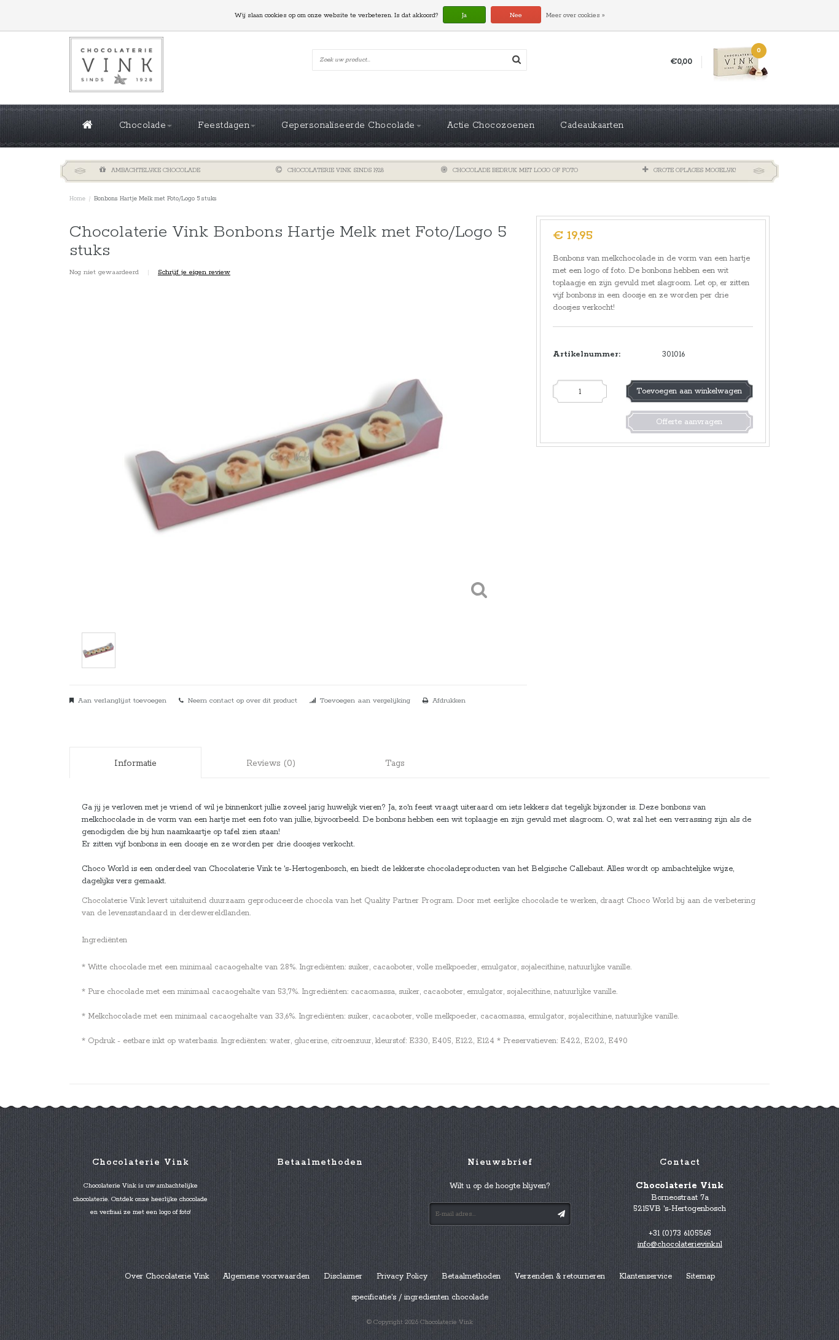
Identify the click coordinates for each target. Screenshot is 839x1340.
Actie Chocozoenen (491, 125)
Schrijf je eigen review (194, 272)
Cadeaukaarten (592, 125)
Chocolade (142, 125)
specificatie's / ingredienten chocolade (419, 1297)
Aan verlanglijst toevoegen (122, 700)
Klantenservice (645, 1276)
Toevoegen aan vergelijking (365, 700)
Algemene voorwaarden (266, 1276)
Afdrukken (449, 700)
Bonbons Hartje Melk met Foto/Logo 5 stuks (155, 199)
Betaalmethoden (471, 1276)
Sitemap (700, 1276)
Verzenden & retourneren (560, 1276)
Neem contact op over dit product (242, 700)
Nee (516, 15)
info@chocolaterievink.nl (680, 1244)
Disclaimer (343, 1276)
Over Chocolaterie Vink (167, 1276)
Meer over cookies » (575, 15)
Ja (464, 15)
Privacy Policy (402, 1276)
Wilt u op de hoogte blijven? (500, 1186)
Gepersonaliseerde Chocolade (348, 125)
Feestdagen (223, 125)
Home (77, 199)
